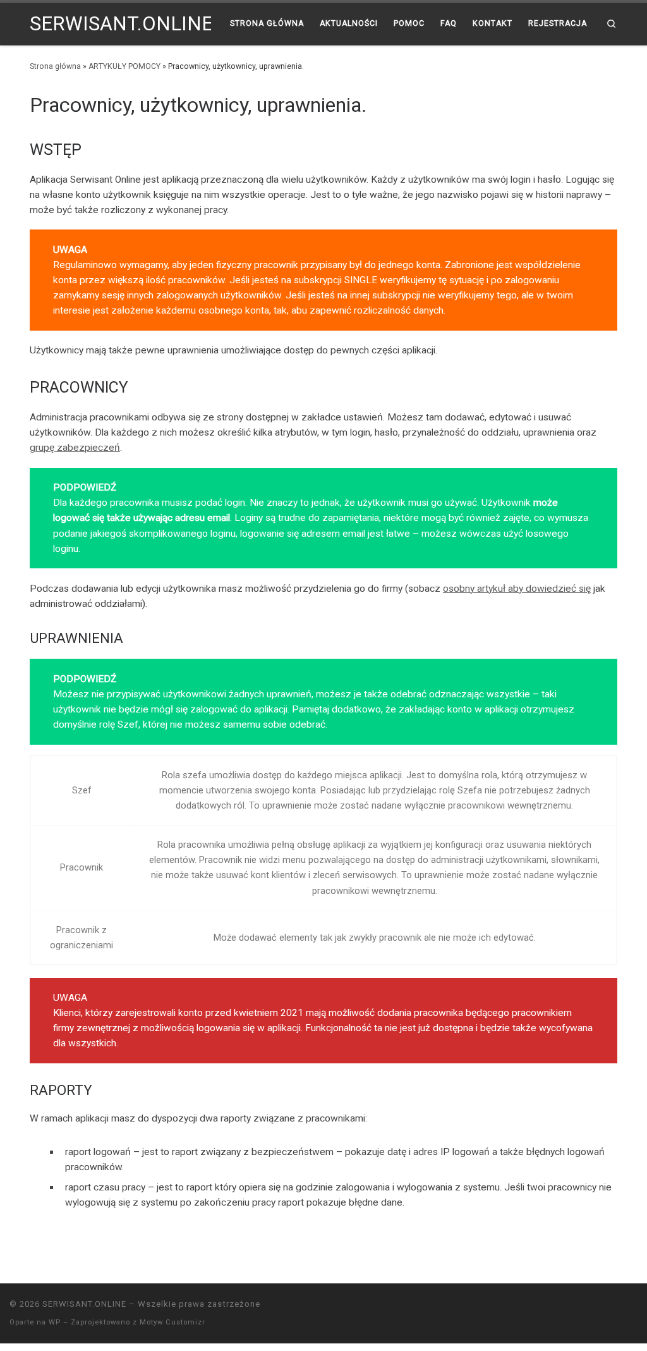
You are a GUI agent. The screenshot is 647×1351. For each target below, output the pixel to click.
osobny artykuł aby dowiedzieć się (517, 588)
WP (55, 1322)
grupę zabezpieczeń (75, 447)
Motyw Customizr (172, 1322)
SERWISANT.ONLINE (84, 1304)
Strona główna (55, 66)
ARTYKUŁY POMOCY (124, 66)
